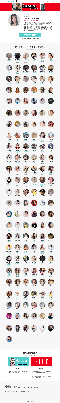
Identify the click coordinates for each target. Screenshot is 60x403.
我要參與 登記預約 (30, 35)
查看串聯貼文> (17, 62)
